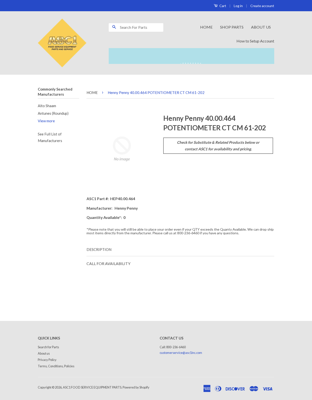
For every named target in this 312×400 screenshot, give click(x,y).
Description (99, 249)
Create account (262, 6)
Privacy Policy (47, 360)
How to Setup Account (255, 41)
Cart (222, 6)
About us (44, 353)
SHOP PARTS (232, 27)
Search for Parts (48, 347)
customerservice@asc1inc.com (181, 353)
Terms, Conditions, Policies (56, 366)
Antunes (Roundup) (53, 113)
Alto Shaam (47, 105)
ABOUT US (261, 27)
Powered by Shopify (136, 387)
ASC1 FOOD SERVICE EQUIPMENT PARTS (92, 387)
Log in (238, 6)
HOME (206, 27)
